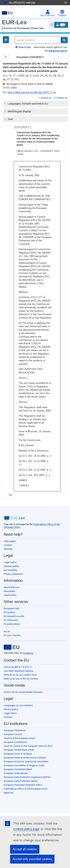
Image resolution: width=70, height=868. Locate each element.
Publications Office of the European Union (25, 788)
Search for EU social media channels (23, 692)
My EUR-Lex (48, 15)
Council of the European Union (19, 738)
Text (10, 119)
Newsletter (9, 591)
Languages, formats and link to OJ (28, 103)
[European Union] (11, 647)
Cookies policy (11, 566)
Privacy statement (13, 574)
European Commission (15, 742)
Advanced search (58, 50)
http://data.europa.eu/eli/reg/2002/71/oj (32, 92)
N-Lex (7, 631)
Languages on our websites (18, 705)
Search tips (24, 47)
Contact (8, 545)
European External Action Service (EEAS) (25, 757)
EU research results (14, 616)
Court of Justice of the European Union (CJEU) (28, 746)
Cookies (8, 717)
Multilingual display (19, 111)
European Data (11, 608)
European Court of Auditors (18, 753)
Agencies (9, 792)
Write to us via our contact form (20, 674)
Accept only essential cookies (32, 859)
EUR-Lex (14, 22)
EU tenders (9, 612)
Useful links (10, 595)
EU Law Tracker (12, 635)
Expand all (46, 98)
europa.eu (28, 653)
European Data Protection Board (20, 781)
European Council (13, 734)
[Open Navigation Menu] (6, 39)
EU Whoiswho (11, 620)
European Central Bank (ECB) (19, 749)
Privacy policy (11, 709)
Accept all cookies (25, 849)
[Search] (64, 40)
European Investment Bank (18, 769)
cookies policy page (26, 829)
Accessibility (10, 570)
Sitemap (8, 549)
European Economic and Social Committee (26, 761)
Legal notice (10, 562)
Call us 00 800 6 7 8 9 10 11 (18, 667)
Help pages (10, 541)
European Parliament (15, 730)
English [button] (62, 15)
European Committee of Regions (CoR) (24, 765)
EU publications (12, 624)
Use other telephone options (18, 670)
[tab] (35, 103)
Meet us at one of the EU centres (21, 678)
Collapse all (61, 98)
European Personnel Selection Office (23, 784)
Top (10, 494)
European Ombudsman (16, 773)
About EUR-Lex (11, 587)
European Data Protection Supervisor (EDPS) (27, 777)
